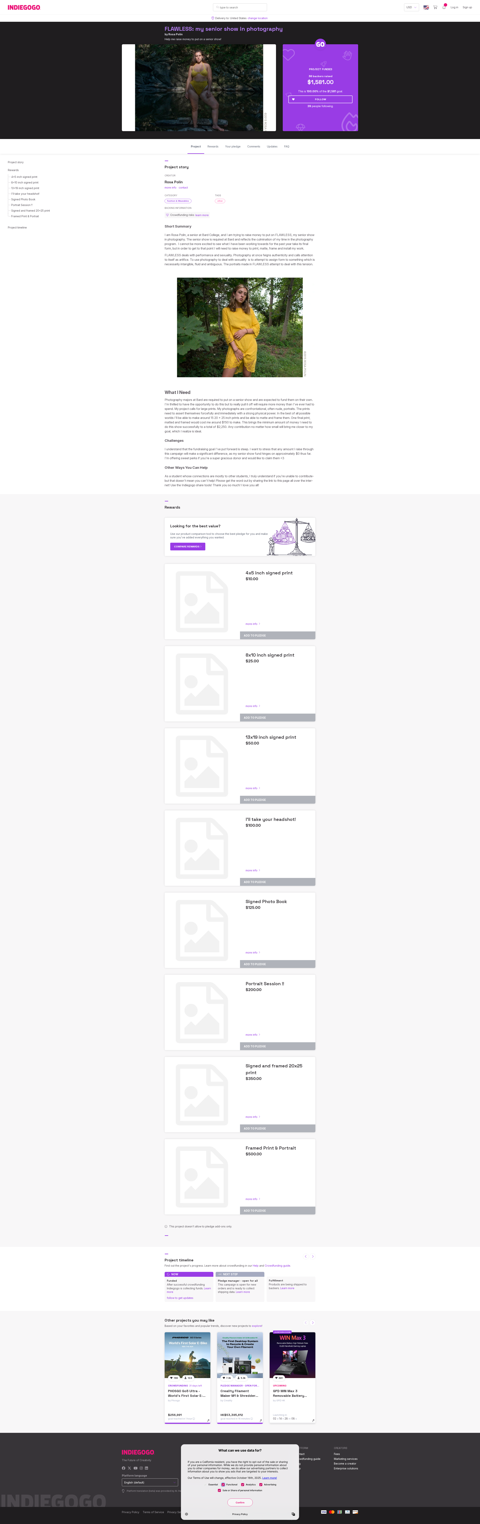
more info (170, 187)
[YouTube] (135, 1468)
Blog (298, 1463)
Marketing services (346, 1458)
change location (258, 18)
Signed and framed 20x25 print (30, 210)
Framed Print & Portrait (25, 216)
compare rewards (187, 546)
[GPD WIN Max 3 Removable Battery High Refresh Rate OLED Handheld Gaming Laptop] (292, 1355)
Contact (299, 1454)
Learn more (243, 1291)
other (220, 201)
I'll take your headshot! (25, 193)
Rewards (13, 170)
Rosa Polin (175, 34)
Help (256, 1265)
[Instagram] (141, 1468)
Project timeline (17, 227)
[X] (129, 1468)
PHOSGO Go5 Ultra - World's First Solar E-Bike (185, 1395)
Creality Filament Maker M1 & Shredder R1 (237, 1395)
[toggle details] (210, 1422)
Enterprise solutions (346, 1468)
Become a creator (345, 1463)
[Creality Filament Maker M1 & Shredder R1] (240, 1355)
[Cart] (435, 7)
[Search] (217, 7)
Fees (337, 1454)
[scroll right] (312, 1256)
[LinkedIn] (146, 1468)
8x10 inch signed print (24, 182)
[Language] (426, 7)
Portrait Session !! (21, 205)
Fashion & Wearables (178, 201)
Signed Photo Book (23, 199)
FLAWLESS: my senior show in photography (224, 28)
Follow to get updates (180, 1297)
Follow (320, 99)
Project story (16, 162)
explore (257, 1325)
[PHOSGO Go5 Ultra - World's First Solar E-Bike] (187, 1355)
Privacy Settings (177, 1512)
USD (409, 7)
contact (183, 187)
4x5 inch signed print (24, 176)
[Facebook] (123, 1468)
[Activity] (444, 7)
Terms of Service (153, 1512)
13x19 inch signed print (25, 188)
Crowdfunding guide (277, 1265)
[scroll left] (306, 1256)
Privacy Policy (130, 1512)
